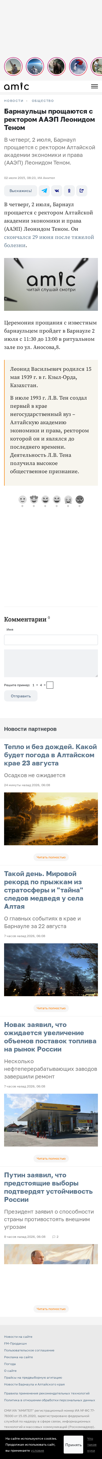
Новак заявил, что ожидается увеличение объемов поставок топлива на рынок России (50, 1036)
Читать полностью (51, 857)
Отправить (21, 696)
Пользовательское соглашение (29, 1350)
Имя (10, 629)
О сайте (10, 1371)
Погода (10, 1364)
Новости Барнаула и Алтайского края (34, 1384)
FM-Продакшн (15, 1343)
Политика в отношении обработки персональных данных (49, 1400)
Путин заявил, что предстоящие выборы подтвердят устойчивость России (48, 1187)
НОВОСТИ (14, 101)
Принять (73, 1444)
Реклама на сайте (18, 1357)
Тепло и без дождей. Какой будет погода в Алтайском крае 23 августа (50, 754)
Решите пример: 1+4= (25, 685)
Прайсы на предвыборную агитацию (33, 1377)
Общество (43, 101)
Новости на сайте (18, 1337)
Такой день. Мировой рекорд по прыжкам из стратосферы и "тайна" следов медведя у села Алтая (44, 889)
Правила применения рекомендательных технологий (46, 1393)
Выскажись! (21, 190)
